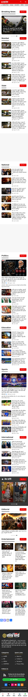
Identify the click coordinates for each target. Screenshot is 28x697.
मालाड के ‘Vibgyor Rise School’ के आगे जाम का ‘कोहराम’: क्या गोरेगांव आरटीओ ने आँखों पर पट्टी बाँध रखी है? (18, 335)
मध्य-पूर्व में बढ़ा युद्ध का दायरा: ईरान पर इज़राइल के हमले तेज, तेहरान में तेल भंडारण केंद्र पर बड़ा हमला (19, 469)
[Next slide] (24, 492)
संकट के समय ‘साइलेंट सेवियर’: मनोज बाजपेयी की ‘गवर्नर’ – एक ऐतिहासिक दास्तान (20, 593)
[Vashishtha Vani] (5, 2)
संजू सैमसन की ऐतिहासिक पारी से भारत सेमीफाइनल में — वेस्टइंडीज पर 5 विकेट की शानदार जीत (19, 430)
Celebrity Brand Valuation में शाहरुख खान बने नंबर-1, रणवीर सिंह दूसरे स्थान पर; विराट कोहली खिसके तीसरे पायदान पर (20, 556)
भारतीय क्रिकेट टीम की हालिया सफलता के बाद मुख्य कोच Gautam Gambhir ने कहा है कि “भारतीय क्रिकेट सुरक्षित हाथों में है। (19, 414)
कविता (22, 5)
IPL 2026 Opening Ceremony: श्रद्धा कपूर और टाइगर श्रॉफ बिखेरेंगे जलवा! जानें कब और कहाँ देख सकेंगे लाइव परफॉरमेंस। (14, 390)
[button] (21, 2)
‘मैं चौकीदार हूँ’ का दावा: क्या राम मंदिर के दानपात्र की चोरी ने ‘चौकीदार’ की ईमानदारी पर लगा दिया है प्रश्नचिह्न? (19, 207)
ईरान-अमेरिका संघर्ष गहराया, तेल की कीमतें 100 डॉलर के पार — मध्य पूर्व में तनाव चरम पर (19, 461)
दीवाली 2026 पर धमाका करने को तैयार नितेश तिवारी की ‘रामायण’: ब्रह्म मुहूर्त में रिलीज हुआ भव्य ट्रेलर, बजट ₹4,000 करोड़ (7, 594)
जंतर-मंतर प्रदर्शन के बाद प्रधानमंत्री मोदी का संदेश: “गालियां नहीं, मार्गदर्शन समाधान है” (19, 172)
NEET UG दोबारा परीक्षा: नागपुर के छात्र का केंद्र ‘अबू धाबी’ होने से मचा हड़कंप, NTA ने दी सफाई (19, 344)
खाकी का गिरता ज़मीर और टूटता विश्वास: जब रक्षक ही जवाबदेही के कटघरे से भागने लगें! (14, 532)
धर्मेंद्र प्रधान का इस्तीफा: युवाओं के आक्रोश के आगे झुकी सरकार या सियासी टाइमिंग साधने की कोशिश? (19, 292)
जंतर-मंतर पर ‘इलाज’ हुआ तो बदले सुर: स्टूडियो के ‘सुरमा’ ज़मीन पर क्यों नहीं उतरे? (19, 190)
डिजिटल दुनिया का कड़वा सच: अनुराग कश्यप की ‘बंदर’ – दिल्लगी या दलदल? (6, 611)
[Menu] (25, 2)
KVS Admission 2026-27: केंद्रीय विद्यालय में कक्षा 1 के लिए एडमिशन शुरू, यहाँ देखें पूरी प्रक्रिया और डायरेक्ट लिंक (19, 361)
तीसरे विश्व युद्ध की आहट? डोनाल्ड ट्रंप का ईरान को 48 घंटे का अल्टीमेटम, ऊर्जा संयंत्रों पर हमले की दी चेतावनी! (19, 454)
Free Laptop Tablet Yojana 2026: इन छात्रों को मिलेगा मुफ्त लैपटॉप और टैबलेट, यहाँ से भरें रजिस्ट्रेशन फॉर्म (19, 353)
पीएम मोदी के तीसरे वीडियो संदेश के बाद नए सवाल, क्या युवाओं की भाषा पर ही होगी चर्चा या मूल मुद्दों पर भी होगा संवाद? (14, 279)
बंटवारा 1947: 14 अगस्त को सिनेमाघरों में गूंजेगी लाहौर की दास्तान (20, 575)
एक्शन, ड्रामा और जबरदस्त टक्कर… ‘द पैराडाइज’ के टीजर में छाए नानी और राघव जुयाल (7, 554)
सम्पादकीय (17, 5)
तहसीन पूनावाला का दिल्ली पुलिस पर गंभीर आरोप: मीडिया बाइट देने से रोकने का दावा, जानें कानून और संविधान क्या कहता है (19, 181)
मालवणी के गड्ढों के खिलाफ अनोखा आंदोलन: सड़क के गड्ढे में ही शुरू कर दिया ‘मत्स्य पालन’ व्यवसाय (18, 45)
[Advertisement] (14, 147)
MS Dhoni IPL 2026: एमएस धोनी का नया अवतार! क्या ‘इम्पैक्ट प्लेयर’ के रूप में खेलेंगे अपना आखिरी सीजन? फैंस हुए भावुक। (18, 404)
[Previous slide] (3, 492)
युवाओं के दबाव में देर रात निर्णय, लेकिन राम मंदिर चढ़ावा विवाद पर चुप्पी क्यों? (19, 198)
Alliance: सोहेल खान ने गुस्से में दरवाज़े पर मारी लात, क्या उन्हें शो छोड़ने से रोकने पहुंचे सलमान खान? (7, 576)
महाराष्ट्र (11, 5)
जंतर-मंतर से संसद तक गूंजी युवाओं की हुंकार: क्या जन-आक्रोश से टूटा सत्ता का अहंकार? (18, 300)
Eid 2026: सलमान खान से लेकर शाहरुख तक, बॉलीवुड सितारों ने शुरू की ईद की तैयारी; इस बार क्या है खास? (20, 612)
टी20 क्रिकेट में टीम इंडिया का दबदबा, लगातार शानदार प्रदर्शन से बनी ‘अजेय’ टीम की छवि (19, 422)
